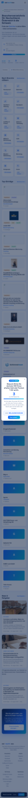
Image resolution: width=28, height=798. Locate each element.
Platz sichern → (14, 417)
